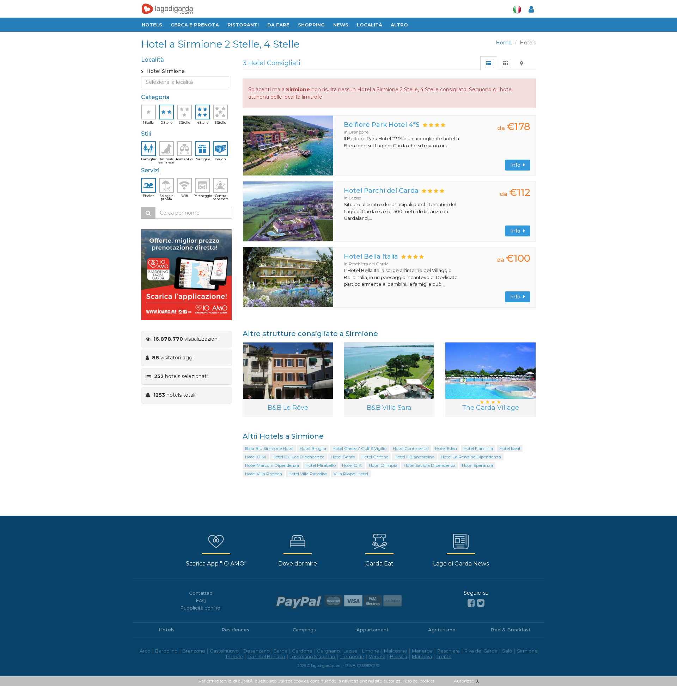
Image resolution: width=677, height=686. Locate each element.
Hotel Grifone (374, 456)
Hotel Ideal (509, 448)
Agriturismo (442, 629)
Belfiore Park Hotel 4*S (382, 125)
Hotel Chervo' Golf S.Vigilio (359, 448)
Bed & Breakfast (510, 629)
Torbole (234, 656)
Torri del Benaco (266, 656)
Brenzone (193, 651)
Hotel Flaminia (478, 448)
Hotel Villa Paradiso (307, 473)
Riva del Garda (481, 651)
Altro (399, 24)
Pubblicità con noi (201, 608)
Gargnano (328, 651)
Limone (370, 651)
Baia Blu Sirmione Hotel (269, 448)
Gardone (302, 651)
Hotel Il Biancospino (414, 456)
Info (516, 165)
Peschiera (448, 651)
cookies (427, 681)
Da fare (278, 24)
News (340, 24)
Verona (377, 656)
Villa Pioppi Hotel (351, 473)
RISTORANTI (243, 24)
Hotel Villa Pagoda (263, 473)
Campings (304, 629)
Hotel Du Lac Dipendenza (298, 456)
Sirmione (527, 651)
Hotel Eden (446, 448)
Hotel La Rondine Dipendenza (471, 456)
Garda (280, 651)
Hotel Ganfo (343, 456)
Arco (145, 651)
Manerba (422, 651)
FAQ (201, 600)
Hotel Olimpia (383, 465)
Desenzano (256, 651)
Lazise (350, 651)
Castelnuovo (224, 651)
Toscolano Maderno (312, 656)
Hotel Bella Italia (371, 256)
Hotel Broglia (313, 448)
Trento (444, 656)
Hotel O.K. (352, 465)
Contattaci (201, 593)
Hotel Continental (411, 448)
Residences (235, 629)
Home (504, 42)
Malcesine (395, 651)
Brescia (398, 656)
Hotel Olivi (255, 456)
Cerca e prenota (195, 24)
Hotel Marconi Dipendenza (272, 465)
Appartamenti (373, 629)
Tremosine (352, 656)
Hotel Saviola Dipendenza (430, 465)
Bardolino (166, 651)
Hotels (152, 24)
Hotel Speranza (477, 465)
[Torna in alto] (657, 666)
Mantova (422, 656)
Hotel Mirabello (320, 465)
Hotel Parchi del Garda (381, 190)
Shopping (311, 24)
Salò (507, 651)
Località (369, 24)
